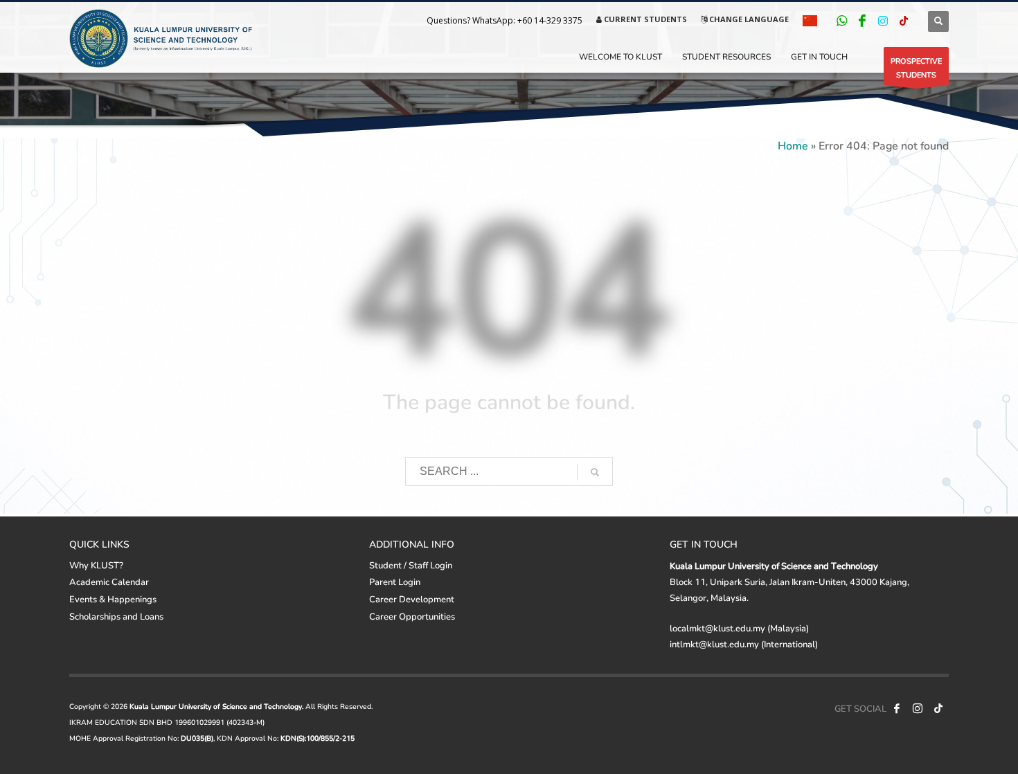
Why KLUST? (96, 564)
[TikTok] (903, 20)
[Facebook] (862, 20)
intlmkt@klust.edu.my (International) (744, 643)
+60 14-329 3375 (549, 20)
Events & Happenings (113, 598)
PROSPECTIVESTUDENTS (916, 67)
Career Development (411, 598)
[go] (595, 472)
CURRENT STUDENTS (644, 19)
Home (793, 145)
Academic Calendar (109, 581)
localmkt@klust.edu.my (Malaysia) (739, 627)
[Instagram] (883, 20)
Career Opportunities (412, 616)
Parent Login (394, 581)
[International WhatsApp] (841, 20)
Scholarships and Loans (116, 616)
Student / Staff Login (410, 564)
